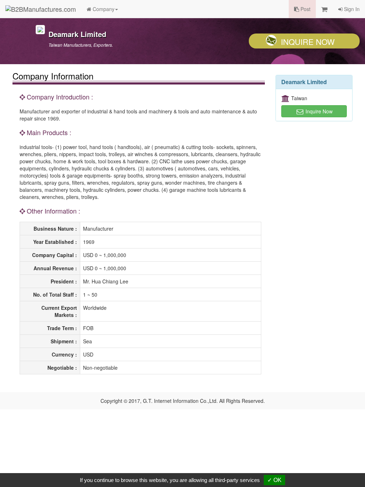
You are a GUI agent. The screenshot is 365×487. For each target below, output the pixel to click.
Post (304, 8)
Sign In (351, 8)
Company (102, 8)
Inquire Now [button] (318, 111)
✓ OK (274, 480)
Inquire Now (308, 41)
